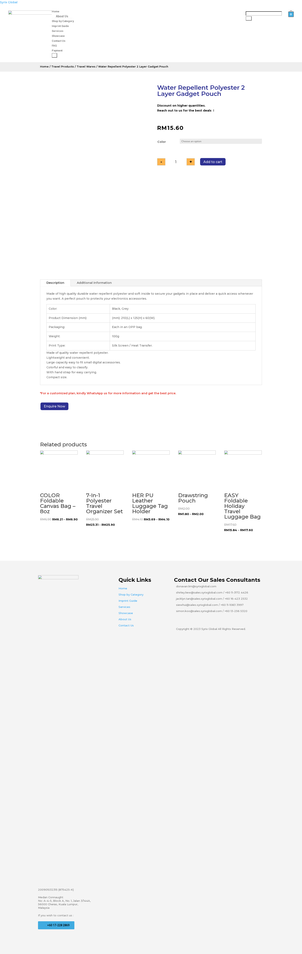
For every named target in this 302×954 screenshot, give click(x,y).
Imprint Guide (60, 26)
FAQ (54, 45)
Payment (57, 50)
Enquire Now (54, 406)
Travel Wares (86, 66)
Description (55, 283)
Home (55, 11)
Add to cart (212, 162)
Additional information (94, 283)
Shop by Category (63, 21)
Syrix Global (8, 2)
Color (161, 142)
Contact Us (58, 40)
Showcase (58, 35)
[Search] (249, 18)
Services (57, 31)
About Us (62, 16)
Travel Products (62, 66)
